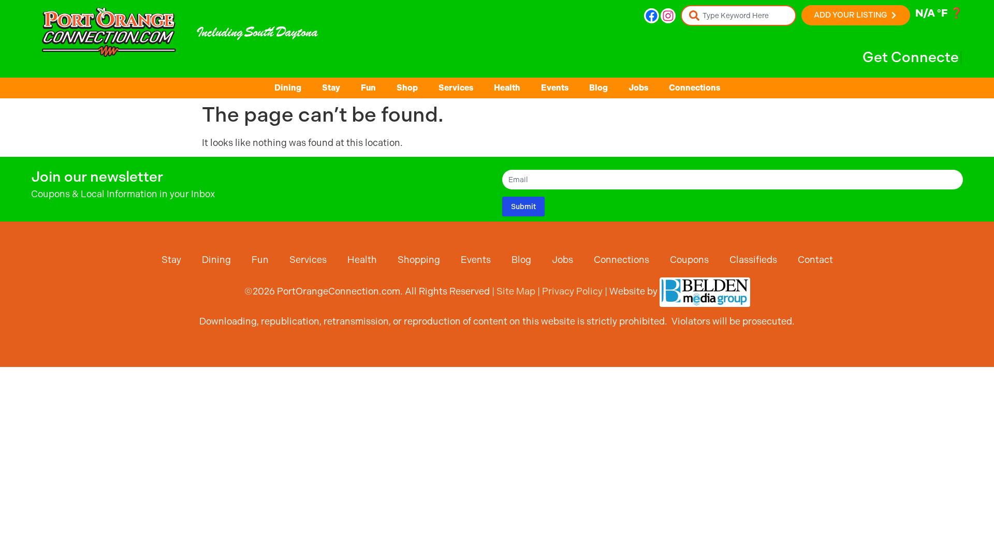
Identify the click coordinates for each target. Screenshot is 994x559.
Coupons (689, 259)
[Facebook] (651, 15)
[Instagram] (668, 15)
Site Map (515, 291)
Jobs (638, 88)
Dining (287, 88)
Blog (598, 88)
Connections (694, 88)
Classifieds (753, 259)
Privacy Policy (572, 291)
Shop (407, 88)
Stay (331, 88)
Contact (815, 259)
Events (554, 88)
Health (507, 88)
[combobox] (738, 15)
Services (455, 88)
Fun (368, 88)
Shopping (419, 259)
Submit (523, 206)
